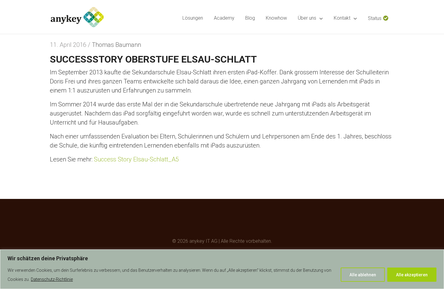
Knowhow (276, 18)
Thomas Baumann (116, 44)
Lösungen (192, 18)
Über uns (307, 18)
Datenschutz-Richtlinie (52, 279)
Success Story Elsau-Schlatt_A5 (136, 159)
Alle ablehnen (362, 274)
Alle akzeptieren (412, 274)
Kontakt (342, 18)
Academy (224, 18)
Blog (250, 18)
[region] (222, 269)
